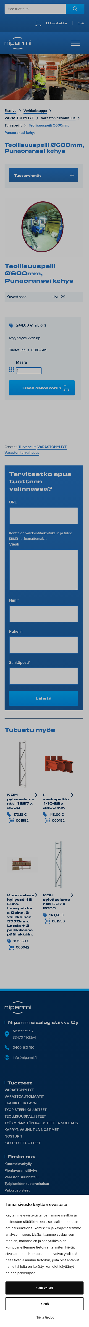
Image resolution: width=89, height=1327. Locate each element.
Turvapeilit (13, 125)
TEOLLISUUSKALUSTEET (25, 1116)
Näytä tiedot (45, 1317)
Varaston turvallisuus (58, 118)
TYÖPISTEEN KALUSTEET (26, 1109)
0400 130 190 (23, 1047)
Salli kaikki (44, 1288)
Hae (75, 9)
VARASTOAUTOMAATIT (24, 1096)
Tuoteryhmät (27, 175)
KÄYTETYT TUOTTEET (23, 1143)
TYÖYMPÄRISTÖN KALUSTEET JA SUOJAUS (41, 1123)
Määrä (21, 362)
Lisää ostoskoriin (41, 387)
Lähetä (44, 698)
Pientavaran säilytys (21, 1170)
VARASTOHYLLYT (19, 118)
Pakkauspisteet (17, 1190)
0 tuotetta (65, 23)
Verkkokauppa (35, 110)
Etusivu (10, 110)
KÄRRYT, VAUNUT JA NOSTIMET (32, 1129)
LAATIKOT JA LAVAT (21, 1103)
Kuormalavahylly (18, 1163)
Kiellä (44, 1303)
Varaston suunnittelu (22, 1177)
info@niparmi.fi (25, 1057)
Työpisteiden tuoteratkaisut (27, 1183)
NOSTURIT (13, 1136)
